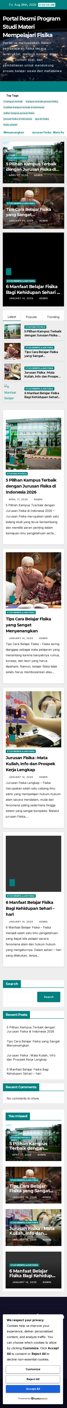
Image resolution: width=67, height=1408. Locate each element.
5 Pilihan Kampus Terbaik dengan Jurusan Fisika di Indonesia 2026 (31, 169)
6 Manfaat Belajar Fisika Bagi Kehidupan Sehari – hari (32, 292)
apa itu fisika (42, 118)
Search (12, 984)
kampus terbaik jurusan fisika (42, 101)
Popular (31, 317)
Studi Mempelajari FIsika (21, 203)
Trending (53, 317)
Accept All (33, 1388)
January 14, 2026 (21, 220)
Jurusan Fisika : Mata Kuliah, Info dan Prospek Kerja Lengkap (42, 376)
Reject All (33, 1379)
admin (38, 175)
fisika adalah (10, 124)
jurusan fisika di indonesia (18, 118)
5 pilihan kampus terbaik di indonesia (24, 107)
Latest (12, 317)
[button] (48, 86)
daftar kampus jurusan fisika (19, 113)
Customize (33, 1369)
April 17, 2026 (19, 175)
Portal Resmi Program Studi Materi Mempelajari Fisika (31, 27)
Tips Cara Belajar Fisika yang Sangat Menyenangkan (28, 215)
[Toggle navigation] (61, 86)
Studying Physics (17, 158)
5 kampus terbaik (13, 101)
